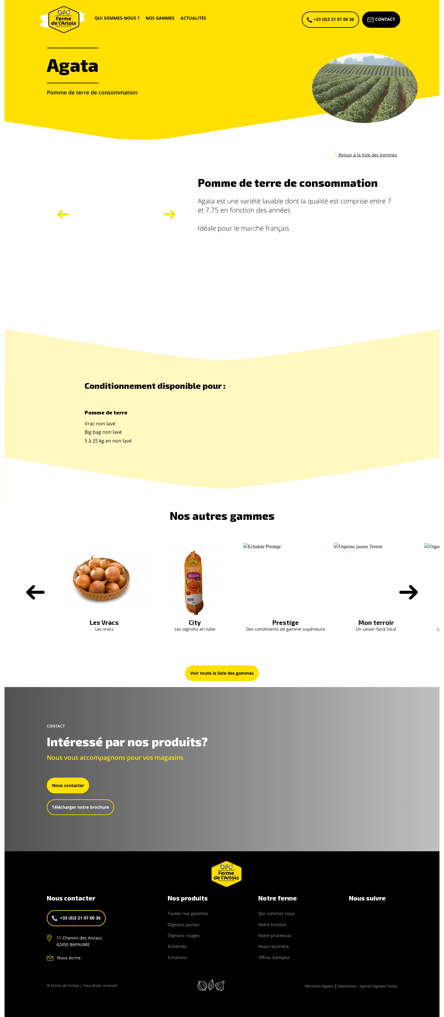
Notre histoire (272, 924)
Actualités (193, 18)
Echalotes (177, 946)
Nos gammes (160, 18)
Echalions (177, 957)
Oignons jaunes (183, 924)
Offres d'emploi (274, 957)
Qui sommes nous (276, 913)
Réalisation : (367, 986)
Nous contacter (68, 785)
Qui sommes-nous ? (117, 18)
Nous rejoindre (273, 946)
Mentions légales (320, 986)
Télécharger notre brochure (80, 807)
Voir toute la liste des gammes (222, 673)
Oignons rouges (184, 935)
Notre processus (274, 935)
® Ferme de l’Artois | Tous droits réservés (82, 985)
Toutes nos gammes (188, 913)
